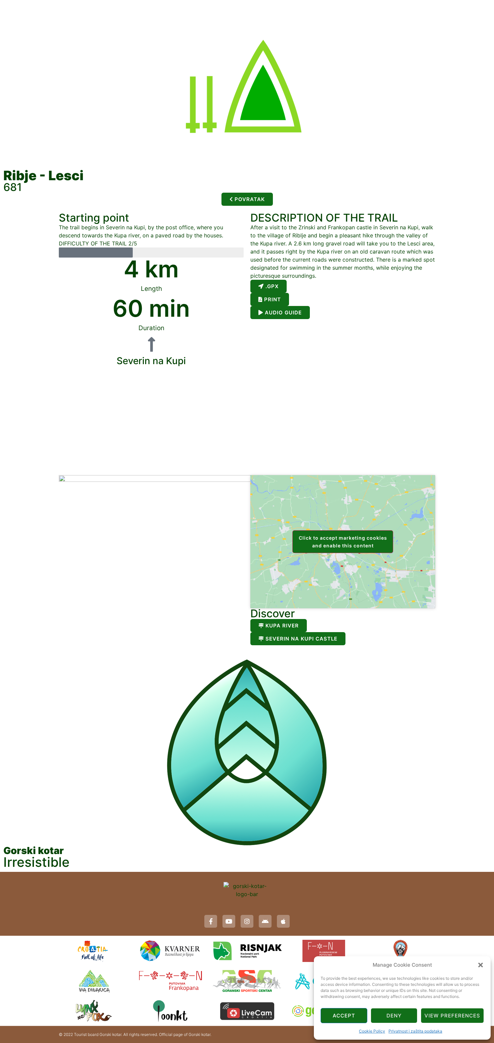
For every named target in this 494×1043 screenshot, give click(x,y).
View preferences (452, 1015)
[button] (480, 965)
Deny (394, 1015)
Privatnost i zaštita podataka (415, 1031)
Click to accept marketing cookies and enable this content (343, 541)
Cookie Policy (372, 1031)
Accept (344, 1015)
